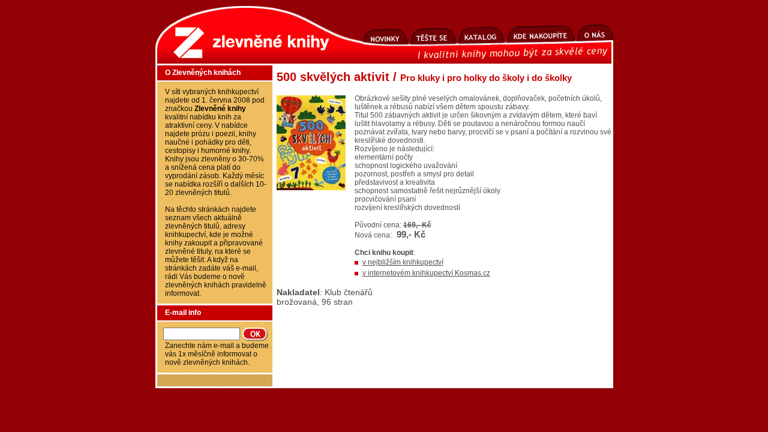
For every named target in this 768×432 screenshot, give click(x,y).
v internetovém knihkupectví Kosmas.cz (426, 273)
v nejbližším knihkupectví (402, 262)
